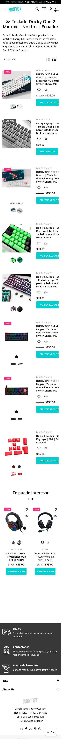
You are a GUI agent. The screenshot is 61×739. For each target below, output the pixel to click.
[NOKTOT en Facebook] (26, 728)
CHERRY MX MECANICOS (31, 2)
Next (32, 499)
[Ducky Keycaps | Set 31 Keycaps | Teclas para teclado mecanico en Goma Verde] (16, 238)
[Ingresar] (50, 9)
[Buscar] (37, 9)
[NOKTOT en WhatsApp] (39, 728)
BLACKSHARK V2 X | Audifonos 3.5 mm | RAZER (45, 556)
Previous (28, 499)
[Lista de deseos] (44, 9)
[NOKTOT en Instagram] (35, 728)
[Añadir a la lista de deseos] (39, 89)
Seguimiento (47, 151)
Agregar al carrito (17, 571)
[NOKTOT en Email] (21, 728)
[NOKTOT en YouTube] (30, 728)
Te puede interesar (31, 492)
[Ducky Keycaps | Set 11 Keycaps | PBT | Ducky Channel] (16, 446)
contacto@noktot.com (34, 708)
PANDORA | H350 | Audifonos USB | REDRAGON (16, 556)
